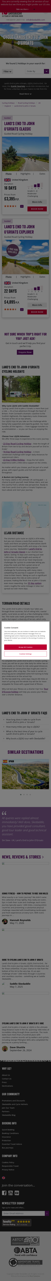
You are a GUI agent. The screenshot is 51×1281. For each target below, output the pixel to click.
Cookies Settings (25, 654)
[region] (25, 640)
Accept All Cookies (25, 647)
